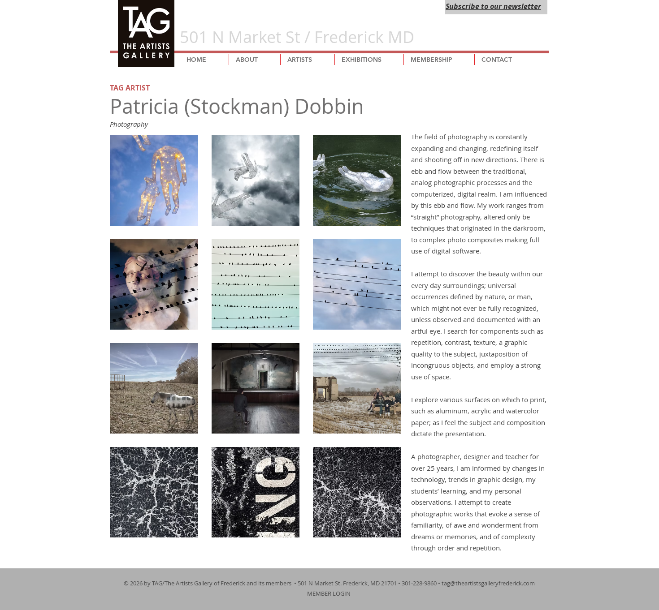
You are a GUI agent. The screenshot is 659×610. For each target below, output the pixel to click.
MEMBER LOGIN (329, 593)
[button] (154, 180)
